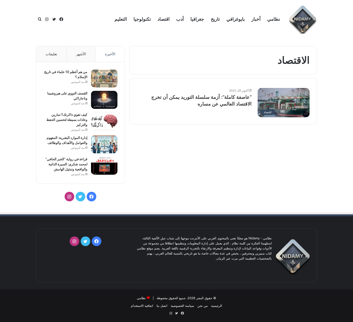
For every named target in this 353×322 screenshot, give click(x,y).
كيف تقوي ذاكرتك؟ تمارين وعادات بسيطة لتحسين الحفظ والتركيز (66, 119)
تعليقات (51, 54)
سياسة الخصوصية (182, 306)
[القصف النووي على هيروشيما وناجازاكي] (104, 100)
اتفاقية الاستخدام (142, 306)
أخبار (256, 19)
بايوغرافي (235, 19)
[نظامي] (302, 19)
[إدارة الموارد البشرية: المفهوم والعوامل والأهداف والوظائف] (104, 144)
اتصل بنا (162, 306)
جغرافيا (197, 19)
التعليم (121, 19)
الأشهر (81, 54)
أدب (180, 19)
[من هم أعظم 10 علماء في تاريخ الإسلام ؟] (104, 78)
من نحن (202, 306)
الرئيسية (216, 306)
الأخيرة (110, 54)
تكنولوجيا (142, 19)
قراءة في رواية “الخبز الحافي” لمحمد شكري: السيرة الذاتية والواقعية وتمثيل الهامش (66, 164)
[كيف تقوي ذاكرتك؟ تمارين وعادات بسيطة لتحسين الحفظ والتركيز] (104, 121)
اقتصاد (164, 19)
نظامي (273, 19)
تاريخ (215, 19)
